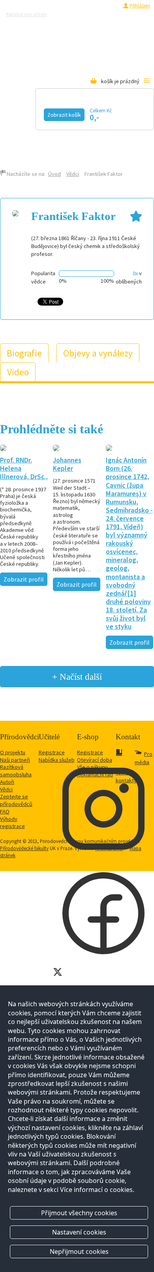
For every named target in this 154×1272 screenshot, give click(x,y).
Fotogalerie (79, 130)
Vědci (72, 173)
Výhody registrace (12, 822)
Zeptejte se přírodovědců (84, 14)
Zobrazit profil (24, 579)
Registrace (107, 5)
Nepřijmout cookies (79, 1251)
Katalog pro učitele (26, 14)
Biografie (24, 353)
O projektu (12, 752)
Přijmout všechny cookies (79, 1213)
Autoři (7, 781)
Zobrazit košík (64, 114)
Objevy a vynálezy (98, 353)
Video (22, 130)
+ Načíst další (77, 676)
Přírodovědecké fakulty (24, 848)
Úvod (54, 173)
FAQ (4, 811)
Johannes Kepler (67, 464)
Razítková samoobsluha (26, 23)
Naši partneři (15, 759)
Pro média (68, 23)
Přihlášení (140, 5)
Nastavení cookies (79, 1232)
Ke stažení (31, 140)
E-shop (75, 140)
